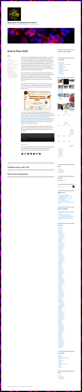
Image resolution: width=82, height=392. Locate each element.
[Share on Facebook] (22, 154)
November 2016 (61, 342)
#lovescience (10, 70)
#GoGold (15, 69)
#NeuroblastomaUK (11, 72)
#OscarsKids (11, 75)
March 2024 (61, 254)
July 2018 (60, 320)
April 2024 (60, 253)
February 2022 (61, 279)
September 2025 (62, 238)
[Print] (40, 154)
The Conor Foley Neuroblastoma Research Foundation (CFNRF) (35, 116)
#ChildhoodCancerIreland (12, 66)
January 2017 (61, 340)
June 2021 (60, 287)
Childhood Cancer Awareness (64, 64)
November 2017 (61, 328)
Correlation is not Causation (64, 200)
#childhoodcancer (11, 63)
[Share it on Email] (37, 154)
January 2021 (61, 292)
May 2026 (60, 231)
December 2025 (61, 234)
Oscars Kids (36, 118)
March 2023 (61, 268)
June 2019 (60, 309)
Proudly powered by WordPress (27, 386)
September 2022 (62, 273)
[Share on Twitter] (25, 154)
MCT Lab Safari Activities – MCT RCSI (65, 211)
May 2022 (60, 275)
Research (15, 61)
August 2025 (61, 239)
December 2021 (61, 280)
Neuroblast (10, 58)
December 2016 (61, 341)
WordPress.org (61, 172)
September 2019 (62, 306)
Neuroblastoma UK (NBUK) (27, 118)
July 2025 (60, 240)
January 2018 (61, 326)
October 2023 (61, 260)
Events (9, 61)
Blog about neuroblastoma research (22, 23)
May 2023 (60, 266)
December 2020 (62, 293)
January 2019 (61, 313)
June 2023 (60, 265)
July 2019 (60, 308)
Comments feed (62, 171)
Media (60, 69)
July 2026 (60, 228)
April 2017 (60, 336)
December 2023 (61, 258)
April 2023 (60, 267)
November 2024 (61, 245)
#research (15, 75)
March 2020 (61, 300)
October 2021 (61, 282)
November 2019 (61, 305)
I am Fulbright (61, 66)
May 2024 (60, 252)
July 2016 (60, 347)
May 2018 (60, 322)
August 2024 (61, 248)
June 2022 (60, 274)
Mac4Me (60, 68)
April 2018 (60, 323)
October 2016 (61, 343)
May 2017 (60, 335)
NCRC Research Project (63, 70)
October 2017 (61, 329)
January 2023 (61, 271)
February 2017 (61, 339)
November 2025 (61, 235)
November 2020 (61, 294)
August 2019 (61, 307)
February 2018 (61, 325)
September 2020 (62, 296)
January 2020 (61, 302)
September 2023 (62, 261)
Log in (60, 168)
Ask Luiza (60, 63)
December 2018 (61, 314)
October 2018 (61, 316)
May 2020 (60, 298)
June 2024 (60, 251)
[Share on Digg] (34, 154)
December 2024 (62, 244)
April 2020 (60, 299)
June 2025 (60, 241)
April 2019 (60, 311)
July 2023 (60, 264)
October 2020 (61, 295)
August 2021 (61, 285)
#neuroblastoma (11, 71)
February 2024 (61, 255)
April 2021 (60, 288)
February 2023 (61, 269)
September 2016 (62, 345)
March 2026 (61, 233)
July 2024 (60, 249)
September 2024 (62, 247)
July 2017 (60, 333)
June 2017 (60, 334)
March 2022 (61, 278)
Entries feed (61, 170)
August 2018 (61, 319)
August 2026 (61, 227)
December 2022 (61, 272)
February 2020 (61, 301)
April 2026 (60, 232)
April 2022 (60, 276)
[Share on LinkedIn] (31, 154)
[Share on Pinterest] (28, 154)
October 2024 (61, 246)
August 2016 (61, 346)
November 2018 (61, 315)
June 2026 (60, 229)
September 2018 (62, 318)
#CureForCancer (11, 69)
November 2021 (61, 281)
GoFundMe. (46, 150)
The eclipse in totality (63, 197)
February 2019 (61, 312)
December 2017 (61, 327)
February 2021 (61, 291)
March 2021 (61, 289)
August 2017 (61, 332)
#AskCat (60, 62)
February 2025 (61, 242)
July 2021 (60, 286)
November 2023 (61, 259)
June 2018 (60, 321)
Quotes (60, 72)
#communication (11, 68)
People (11, 61)
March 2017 (61, 338)
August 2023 (61, 262)
